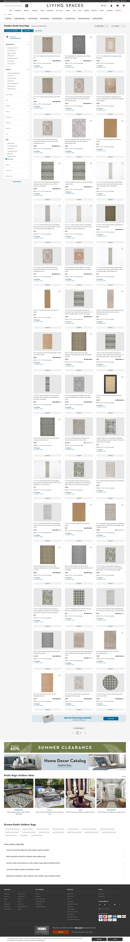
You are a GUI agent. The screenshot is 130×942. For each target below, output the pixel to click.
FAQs (5, 901)
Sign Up (61, 932)
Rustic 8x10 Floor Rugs (44, 832)
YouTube (115, 904)
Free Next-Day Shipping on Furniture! (17, 1)
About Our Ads (70, 906)
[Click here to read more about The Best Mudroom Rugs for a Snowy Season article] (111, 793)
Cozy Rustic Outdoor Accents (28, 832)
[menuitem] (124, 5)
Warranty (20, 901)
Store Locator (101, 893)
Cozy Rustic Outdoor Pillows (42, 829)
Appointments (102, 896)
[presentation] (101, 26)
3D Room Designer (71, 909)
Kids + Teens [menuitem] (59, 10)
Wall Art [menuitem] (102, 10)
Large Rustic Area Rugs (28, 829)
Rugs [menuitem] (74, 10)
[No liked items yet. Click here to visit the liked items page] (117, 5)
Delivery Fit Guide (21, 893)
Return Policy (20, 904)
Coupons (69, 899)
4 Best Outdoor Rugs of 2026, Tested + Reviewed (19, 813)
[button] (57, 61)
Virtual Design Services (72, 916)
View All (124, 776)
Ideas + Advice (70, 896)
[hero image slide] (65, 747)
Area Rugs (10, 14)
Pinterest (100, 904)
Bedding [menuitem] (86, 10)
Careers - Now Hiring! (40, 899)
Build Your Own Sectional (72, 911)
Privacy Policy (41, 940)
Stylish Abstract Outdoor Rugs (109, 832)
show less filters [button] (17, 181)
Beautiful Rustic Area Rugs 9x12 (92, 832)
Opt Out (99, 939)
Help (109, 1)
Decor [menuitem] (79, 10)
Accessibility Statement (40, 906)
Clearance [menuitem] (118, 10)
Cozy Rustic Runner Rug (73, 829)
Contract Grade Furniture (72, 904)
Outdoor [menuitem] (67, 10)
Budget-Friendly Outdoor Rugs (74, 832)
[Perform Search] (26, 5)
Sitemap (19, 909)
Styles (80, 810)
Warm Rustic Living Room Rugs (107, 829)
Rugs (5, 14)
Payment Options (21, 896)
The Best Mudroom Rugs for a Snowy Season (111, 812)
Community (38, 896)
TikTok (120, 904)
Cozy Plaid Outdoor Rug (36, 835)
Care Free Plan (70, 893)
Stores (124, 1)
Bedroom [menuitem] (26, 10)
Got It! (115, 939)
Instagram (110, 904)
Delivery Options (116, 1)
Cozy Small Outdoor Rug (58, 832)
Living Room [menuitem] (18, 10)
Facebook (105, 904)
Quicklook (47, 71)
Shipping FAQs (7, 904)
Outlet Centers (39, 904)
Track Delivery (7, 906)
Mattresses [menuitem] (34, 10)
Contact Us (6, 896)
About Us (37, 893)
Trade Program (70, 901)
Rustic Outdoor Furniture (11, 835)
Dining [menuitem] (42, 10)
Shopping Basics (19, 810)
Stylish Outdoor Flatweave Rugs (89, 829)
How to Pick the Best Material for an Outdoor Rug (50, 813)
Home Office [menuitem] (50, 10)
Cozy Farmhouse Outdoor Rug (12, 829)
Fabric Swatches (70, 914)
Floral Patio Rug (23, 835)
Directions (6, 899)
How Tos (49, 810)
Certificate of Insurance (22, 906)
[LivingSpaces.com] (65, 5)
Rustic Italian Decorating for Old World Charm (80, 812)
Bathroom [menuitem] (94, 10)
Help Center (6, 893)
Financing (20, 899)
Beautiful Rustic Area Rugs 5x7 (12, 832)
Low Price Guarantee (40, 901)
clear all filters (38, 30)
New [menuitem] (10, 10)
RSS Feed (125, 904)
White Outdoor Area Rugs (58, 829)
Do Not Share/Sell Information (73, 919)
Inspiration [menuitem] (110, 10)
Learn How (48, 63)
